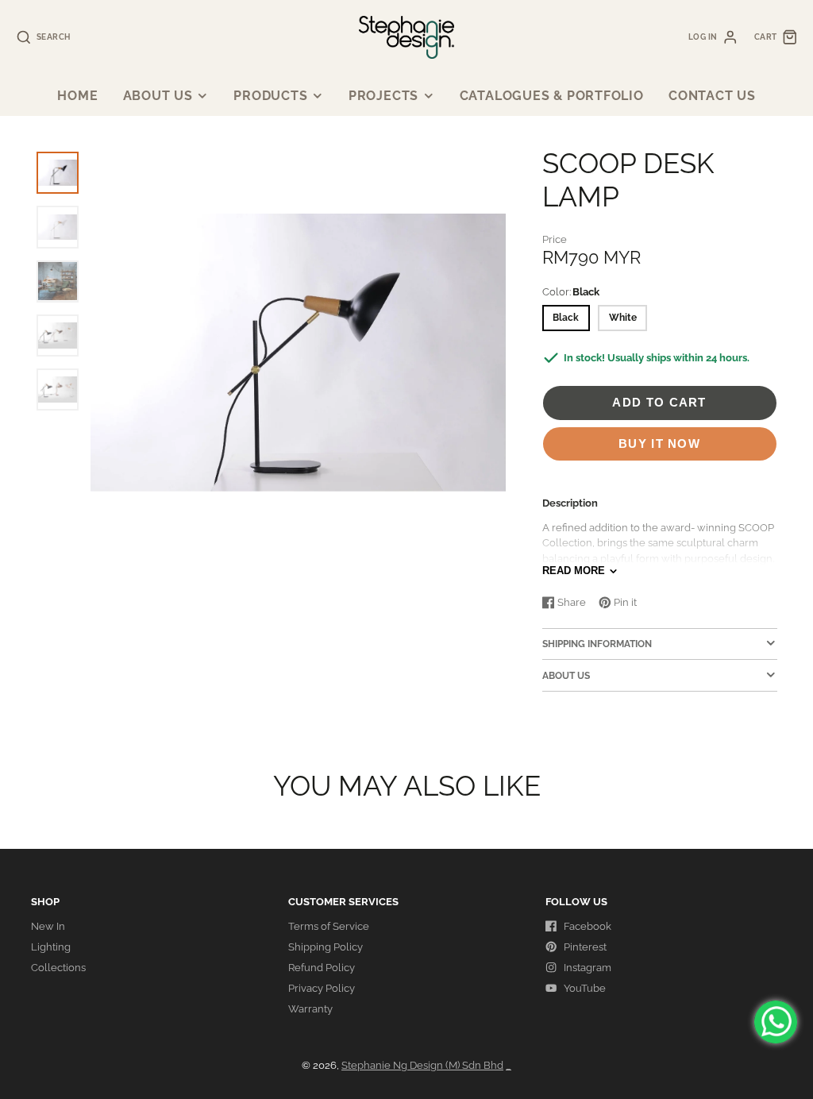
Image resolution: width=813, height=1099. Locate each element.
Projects (383, 95)
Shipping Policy (325, 947)
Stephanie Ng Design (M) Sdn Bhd (422, 1065)
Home (77, 95)
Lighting (51, 947)
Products (270, 95)
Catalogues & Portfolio (552, 95)
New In (48, 926)
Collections (58, 968)
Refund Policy (321, 968)
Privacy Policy (321, 988)
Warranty (310, 1009)
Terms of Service (328, 926)
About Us (158, 95)
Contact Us (712, 95)
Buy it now (659, 443)
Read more (573, 570)
